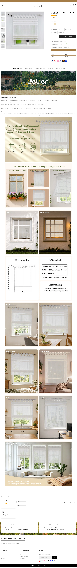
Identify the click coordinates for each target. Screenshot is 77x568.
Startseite (22, 10)
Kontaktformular (66, 47)
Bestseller (37, 10)
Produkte (29, 10)
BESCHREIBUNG (17, 68)
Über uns (48, 10)
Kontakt (55, 10)
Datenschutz (3, 562)
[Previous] (8, 30)
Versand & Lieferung (23, 554)
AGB (1, 560)
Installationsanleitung (23, 560)
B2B (1, 556)
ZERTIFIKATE (28, 68)
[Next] (42, 30)
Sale (43, 10)
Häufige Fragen (22, 558)
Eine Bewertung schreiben (67, 502)
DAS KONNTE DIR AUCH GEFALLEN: (13, 539)
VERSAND (50, 68)
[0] (72, 5)
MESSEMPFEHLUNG (39, 68)
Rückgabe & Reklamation (24, 556)
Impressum (3, 558)
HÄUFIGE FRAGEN (60, 68)
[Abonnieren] (54, 557)
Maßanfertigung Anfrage (24, 552)
